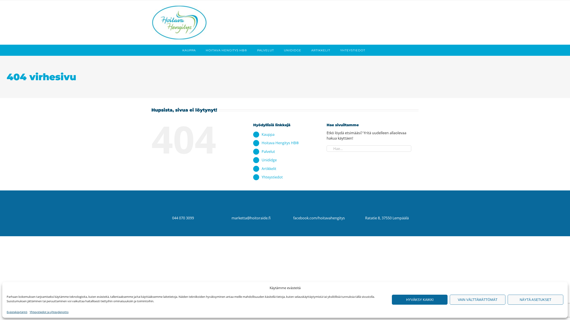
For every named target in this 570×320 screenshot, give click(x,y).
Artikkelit (269, 168)
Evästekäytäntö (17, 312)
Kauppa (268, 134)
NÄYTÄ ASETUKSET (535, 300)
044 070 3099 (183, 218)
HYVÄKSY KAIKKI (420, 300)
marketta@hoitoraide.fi (251, 218)
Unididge (269, 160)
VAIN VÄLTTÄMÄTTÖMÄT (477, 300)
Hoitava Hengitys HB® (280, 142)
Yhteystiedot (272, 177)
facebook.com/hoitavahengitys (319, 218)
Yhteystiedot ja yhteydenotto (49, 312)
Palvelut (268, 151)
